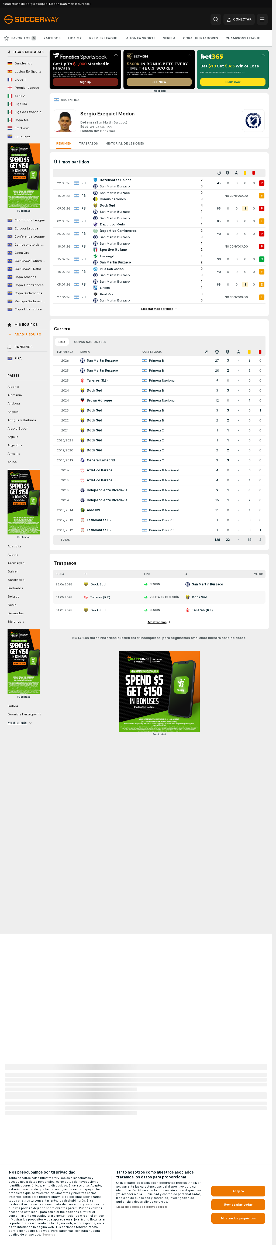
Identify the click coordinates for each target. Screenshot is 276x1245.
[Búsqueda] (216, 19)
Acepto (238, 1191)
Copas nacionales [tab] (90, 342)
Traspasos (88, 143)
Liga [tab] (61, 342)
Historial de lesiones (124, 143)
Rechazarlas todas (238, 1204)
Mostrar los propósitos (238, 1218)
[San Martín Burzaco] (253, 121)
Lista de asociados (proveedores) (141, 1207)
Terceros (48, 1234)
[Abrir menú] (262, 19)
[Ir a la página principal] (41, 19)
